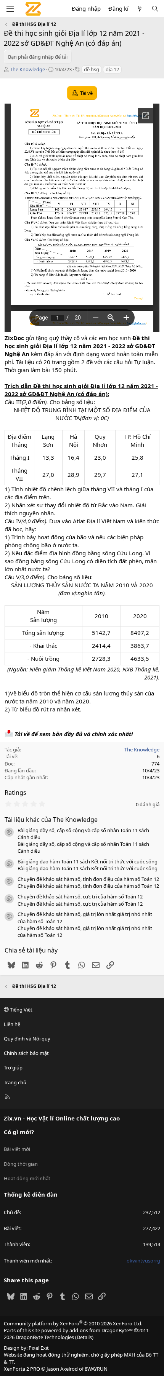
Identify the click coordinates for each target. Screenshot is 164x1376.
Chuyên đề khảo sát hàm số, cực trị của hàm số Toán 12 (80, 896)
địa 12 (112, 69)
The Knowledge (27, 69)
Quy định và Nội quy (27, 1038)
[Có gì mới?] (139, 8)
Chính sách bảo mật (26, 1053)
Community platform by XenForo (73, 1323)
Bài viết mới (17, 1149)
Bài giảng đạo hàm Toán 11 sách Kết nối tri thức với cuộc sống (88, 861)
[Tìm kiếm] (155, 8)
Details (84, 1337)
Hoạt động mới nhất (27, 1178)
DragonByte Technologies (45, 1337)
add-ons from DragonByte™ (101, 1330)
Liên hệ (12, 1024)
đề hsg (91, 69)
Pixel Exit (39, 1347)
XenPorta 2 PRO (22, 1368)
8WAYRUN (96, 1368)
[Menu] (10, 9)
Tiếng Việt (20, 1009)
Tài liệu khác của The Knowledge (51, 819)
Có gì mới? (19, 1132)
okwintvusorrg (143, 1260)
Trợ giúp (13, 1067)
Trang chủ (15, 1082)
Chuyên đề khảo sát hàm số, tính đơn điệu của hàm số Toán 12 (88, 879)
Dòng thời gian (21, 1163)
